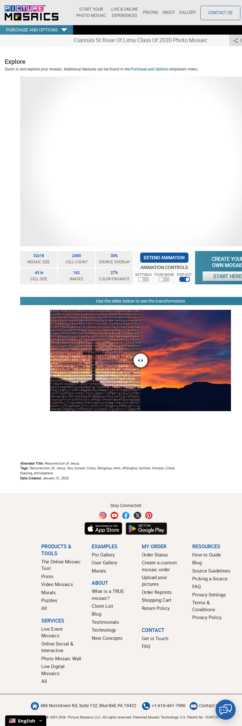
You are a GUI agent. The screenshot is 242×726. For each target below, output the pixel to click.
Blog (96, 614)
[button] (91, 12)
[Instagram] (103, 515)
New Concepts (107, 638)
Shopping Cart (156, 600)
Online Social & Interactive (57, 646)
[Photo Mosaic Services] (31, 12)
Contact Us (220, 12)
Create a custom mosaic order (159, 565)
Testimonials (105, 622)
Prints (47, 576)
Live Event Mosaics (52, 632)
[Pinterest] (149, 515)
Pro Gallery (103, 554)
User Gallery (104, 562)
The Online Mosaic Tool (61, 564)
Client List (102, 606)
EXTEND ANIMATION (164, 257)
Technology (104, 630)
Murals (48, 592)
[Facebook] (126, 515)
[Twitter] (137, 515)
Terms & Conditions (203, 605)
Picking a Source (210, 578)
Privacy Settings (209, 594)
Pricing (150, 12)
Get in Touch (155, 638)
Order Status (155, 554)
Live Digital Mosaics (53, 669)
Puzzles (49, 600)
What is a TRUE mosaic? (108, 594)
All (44, 608)
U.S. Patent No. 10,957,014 (200, 717)
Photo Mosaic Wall (61, 658)
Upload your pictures (154, 580)
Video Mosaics (57, 584)
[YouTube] (114, 515)
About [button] (168, 12)
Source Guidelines (211, 570)
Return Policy (156, 608)
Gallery (187, 12)
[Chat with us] (226, 710)
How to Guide (206, 554)
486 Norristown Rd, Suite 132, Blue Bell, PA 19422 (88, 705)
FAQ (196, 586)
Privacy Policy (207, 617)
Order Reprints (157, 592)
